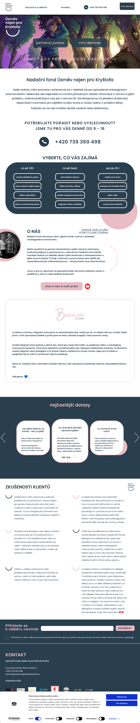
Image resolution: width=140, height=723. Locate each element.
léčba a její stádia (27, 195)
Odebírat (125, 628)
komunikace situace (70, 177)
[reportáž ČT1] (87, 286)
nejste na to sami (112, 177)
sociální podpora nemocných (70, 195)
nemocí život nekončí (112, 204)
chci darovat (127, 6)
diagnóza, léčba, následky (70, 204)
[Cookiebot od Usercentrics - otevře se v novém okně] (14, 718)
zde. (132, 637)
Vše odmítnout (121, 703)
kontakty (65, 7)
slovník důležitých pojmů (27, 177)
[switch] (59, 718)
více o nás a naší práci (61, 286)
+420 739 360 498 (98, 7)
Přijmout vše (122, 697)
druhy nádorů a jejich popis (27, 186)
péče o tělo (112, 195)
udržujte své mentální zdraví (112, 186)
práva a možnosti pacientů (27, 204)
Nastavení (112, 719)
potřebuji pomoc (50, 43)
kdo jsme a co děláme (36, 7)
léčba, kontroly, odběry (70, 186)
